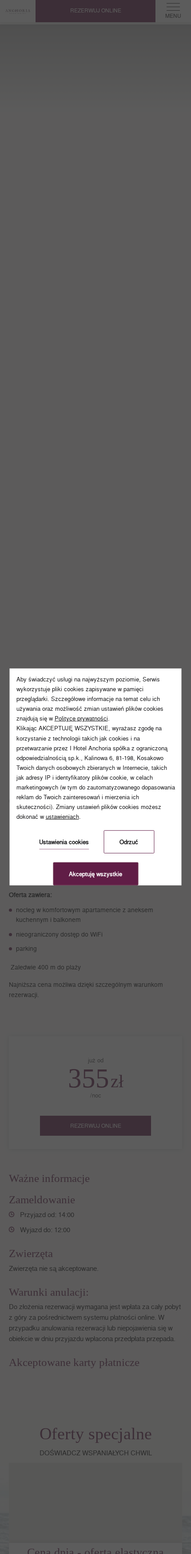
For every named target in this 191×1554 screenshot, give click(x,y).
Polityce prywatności (81, 718)
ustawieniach (62, 817)
